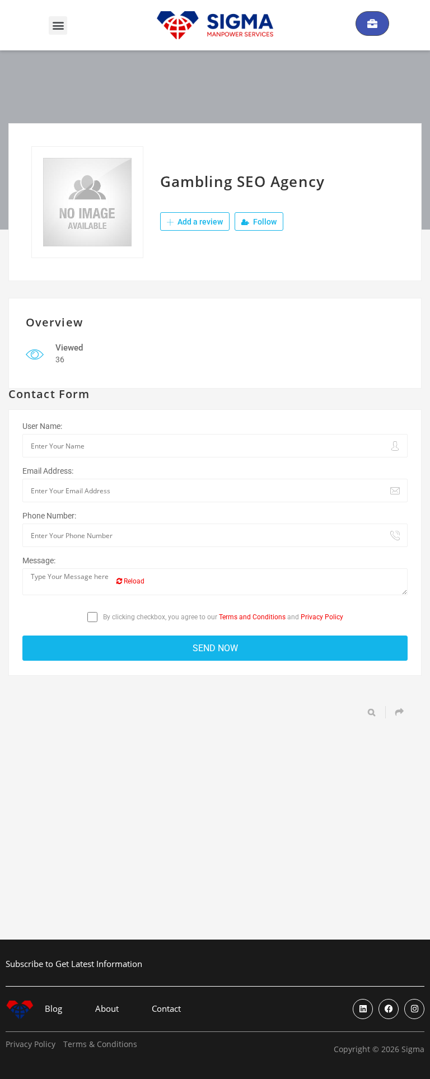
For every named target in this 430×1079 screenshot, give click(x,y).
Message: (38, 560)
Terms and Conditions (252, 617)
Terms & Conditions (100, 1044)
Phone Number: (49, 515)
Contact (166, 1009)
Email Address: (47, 470)
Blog (53, 1009)
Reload (133, 581)
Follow (264, 221)
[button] (58, 25)
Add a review (199, 221)
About (107, 1009)
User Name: (42, 426)
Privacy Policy (322, 617)
